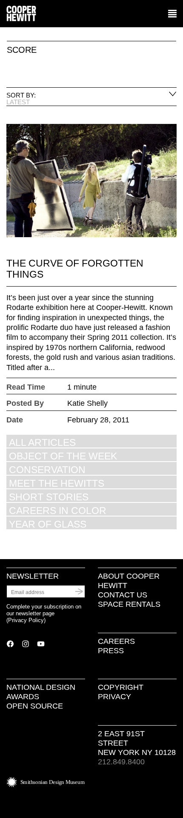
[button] (172, 14)
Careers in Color (57, 510)
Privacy (114, 696)
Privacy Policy (26, 620)
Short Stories (49, 496)
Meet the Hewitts (56, 483)
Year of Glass (47, 524)
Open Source (34, 706)
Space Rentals (129, 604)
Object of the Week (63, 456)
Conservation (47, 469)
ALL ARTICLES (42, 442)
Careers (116, 641)
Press (111, 650)
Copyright (120, 687)
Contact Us (122, 595)
